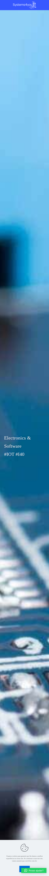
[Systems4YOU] (24, 5)
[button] (33, 870)
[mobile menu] (45, 5)
